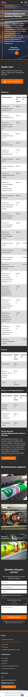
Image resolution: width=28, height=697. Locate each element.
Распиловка (5, 647)
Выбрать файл (14, 603)
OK (22, 695)
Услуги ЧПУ (5, 644)
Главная (8, 10)
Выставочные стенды (7, 639)
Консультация (8, 686)
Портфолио (5, 660)
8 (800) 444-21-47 (7, 683)
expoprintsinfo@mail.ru (8, 680)
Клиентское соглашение (8, 668)
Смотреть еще (8, 458)
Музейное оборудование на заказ (11, 649)
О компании (5, 658)
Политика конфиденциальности (10, 666)
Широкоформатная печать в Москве (11, 642)
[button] (22, 2)
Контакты (4, 663)
